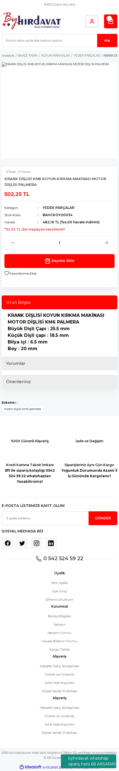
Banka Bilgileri (59, 616)
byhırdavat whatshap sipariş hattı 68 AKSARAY (92, 761)
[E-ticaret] (59, 767)
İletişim (60, 624)
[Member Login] (92, 21)
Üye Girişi (59, 591)
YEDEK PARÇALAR (58, 208)
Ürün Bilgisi (18, 302)
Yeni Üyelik (59, 583)
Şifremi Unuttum (59, 599)
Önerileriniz (18, 381)
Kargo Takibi (60, 649)
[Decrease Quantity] (12, 242)
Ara (107, 40)
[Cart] (110, 21)
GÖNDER (103, 518)
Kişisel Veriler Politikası (59, 691)
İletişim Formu (59, 633)
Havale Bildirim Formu (59, 641)
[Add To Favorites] (20, 273)
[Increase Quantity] (106, 242)
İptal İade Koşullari (59, 683)
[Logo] (31, 21)
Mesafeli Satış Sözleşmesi (59, 666)
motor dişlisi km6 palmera (22, 409)
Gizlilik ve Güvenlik (59, 674)
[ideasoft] (30, 767)
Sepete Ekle (62, 261)
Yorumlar (15, 363)
